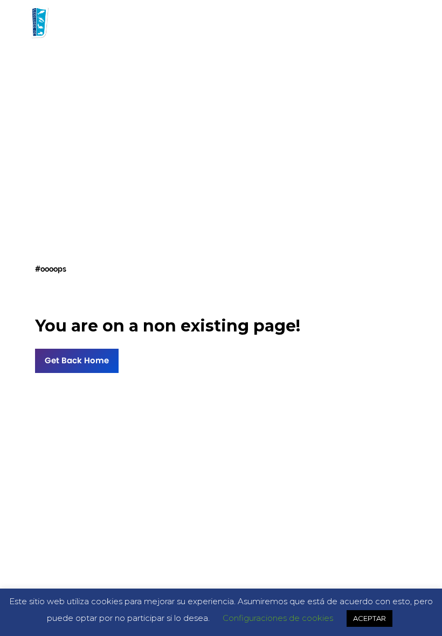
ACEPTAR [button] (369, 618)
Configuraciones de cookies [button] (278, 618)
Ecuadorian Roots (364, 21)
